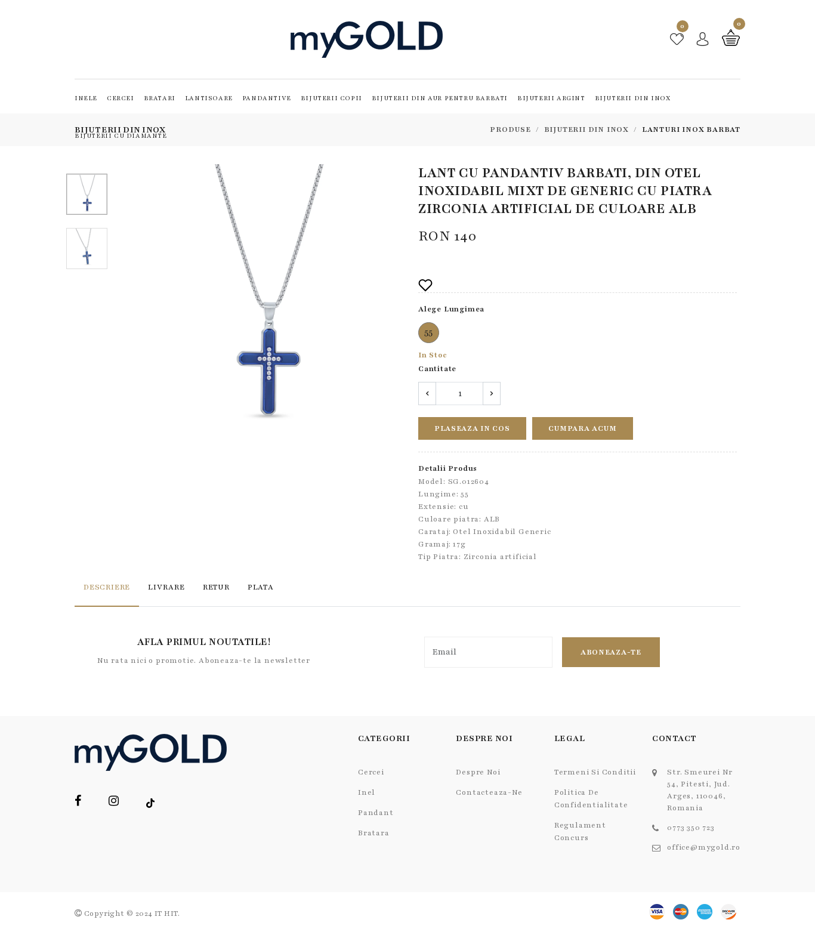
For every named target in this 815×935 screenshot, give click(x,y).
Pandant (376, 812)
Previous (138, 300)
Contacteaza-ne (489, 792)
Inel (366, 792)
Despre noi (478, 772)
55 (429, 332)
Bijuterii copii (331, 98)
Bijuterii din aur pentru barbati (440, 98)
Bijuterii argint (551, 98)
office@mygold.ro (703, 847)
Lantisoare (209, 98)
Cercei (120, 98)
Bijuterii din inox (633, 98)
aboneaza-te (611, 652)
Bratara (374, 833)
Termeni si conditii (595, 772)
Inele (86, 98)
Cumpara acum (582, 428)
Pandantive (266, 98)
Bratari (159, 98)
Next (394, 300)
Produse (510, 129)
